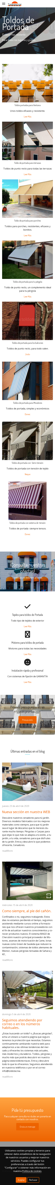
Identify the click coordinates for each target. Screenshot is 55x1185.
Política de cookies (31, 1171)
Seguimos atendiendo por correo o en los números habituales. (22, 1024)
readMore (7, 850)
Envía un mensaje (27, 1126)
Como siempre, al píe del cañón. (26, 911)
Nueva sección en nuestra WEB (26, 811)
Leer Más (27, 116)
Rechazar (33, 1179)
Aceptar (21, 1179)
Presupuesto (27, 719)
